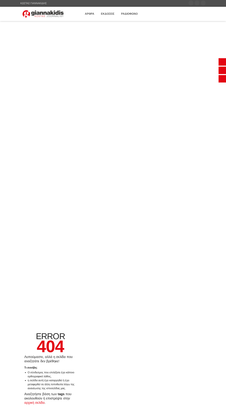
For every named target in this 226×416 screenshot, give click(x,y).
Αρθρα (89, 13)
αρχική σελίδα (34, 402)
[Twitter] (197, 2)
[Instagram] (203, 2)
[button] (222, 62)
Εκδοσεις (107, 13)
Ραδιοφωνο (129, 13)
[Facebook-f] (190, 2)
